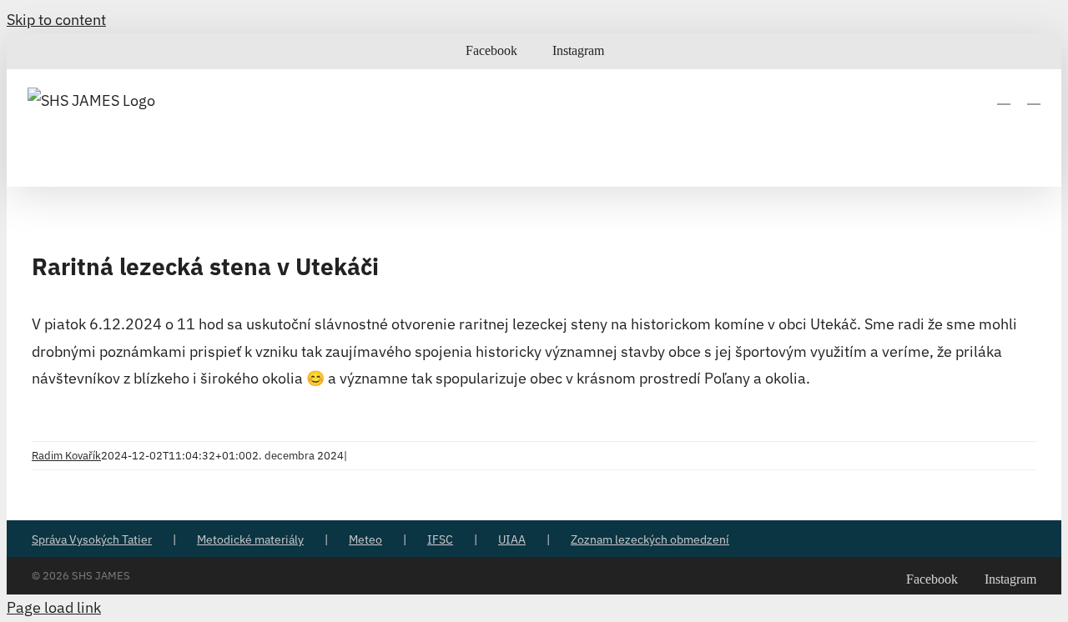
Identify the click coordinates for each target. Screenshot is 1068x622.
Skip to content (56, 19)
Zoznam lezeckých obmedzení (650, 539)
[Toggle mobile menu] (1033, 96)
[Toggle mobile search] (1003, 96)
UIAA (512, 539)
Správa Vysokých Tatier (92, 539)
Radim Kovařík (66, 456)
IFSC (440, 539)
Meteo (365, 539)
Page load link (54, 607)
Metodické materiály (250, 539)
